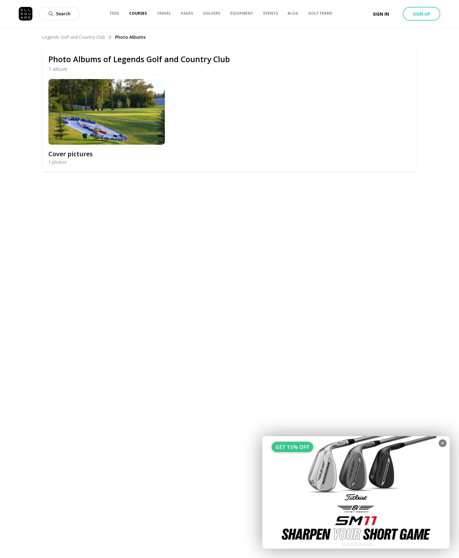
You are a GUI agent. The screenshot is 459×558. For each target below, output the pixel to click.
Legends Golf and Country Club (73, 37)
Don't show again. (357, 543)
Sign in (381, 14)
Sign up (421, 14)
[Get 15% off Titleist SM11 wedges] (356, 492)
